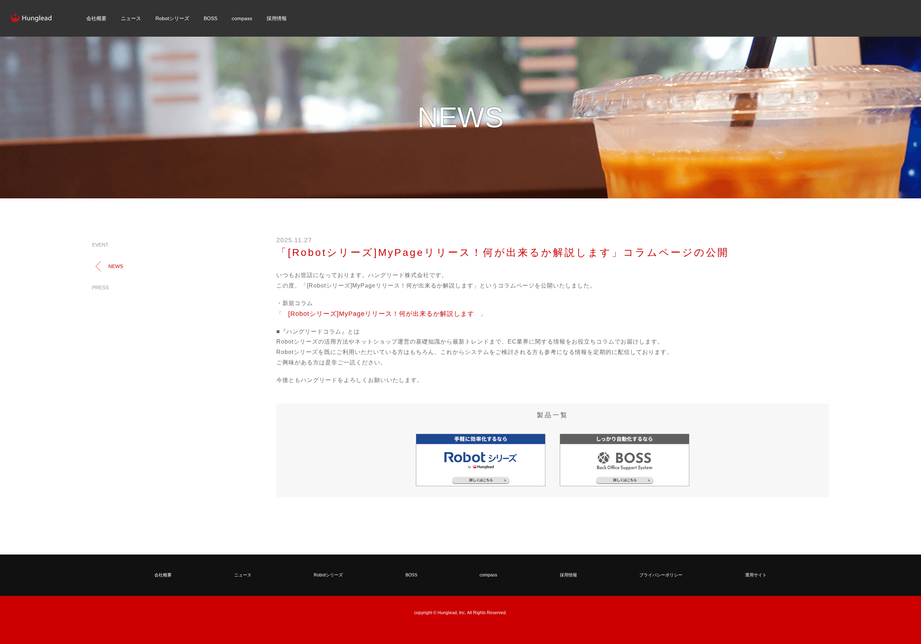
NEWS (115, 266)
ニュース (131, 18)
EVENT (100, 245)
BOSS (210, 18)
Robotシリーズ (172, 18)
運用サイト (756, 575)
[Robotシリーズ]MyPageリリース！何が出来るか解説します (381, 313)
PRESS (100, 287)
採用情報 (277, 18)
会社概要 (96, 18)
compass (242, 18)
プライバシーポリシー (660, 575)
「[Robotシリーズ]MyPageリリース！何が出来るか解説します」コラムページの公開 (502, 252)
